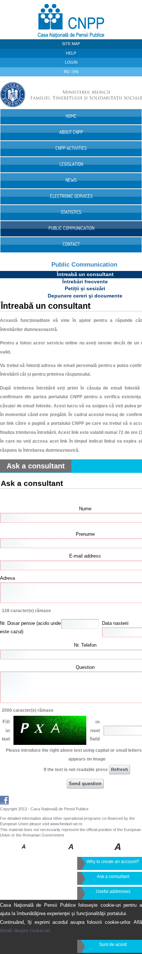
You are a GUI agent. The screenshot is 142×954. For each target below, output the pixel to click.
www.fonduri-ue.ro (66, 824)
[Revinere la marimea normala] (24, 852)
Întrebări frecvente (85, 281)
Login (71, 62)
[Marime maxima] (118, 852)
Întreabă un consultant (85, 274)
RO (67, 71)
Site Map (71, 43)
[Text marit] (71, 852)
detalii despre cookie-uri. (25, 930)
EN (75, 71)
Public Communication (84, 264)
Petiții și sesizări (85, 288)
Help (71, 53)
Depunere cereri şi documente (85, 296)
